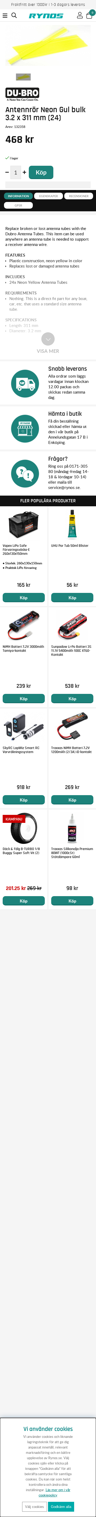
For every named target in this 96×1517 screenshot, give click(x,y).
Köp (23, 597)
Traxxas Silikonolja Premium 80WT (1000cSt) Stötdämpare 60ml (72, 853)
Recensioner (79, 196)
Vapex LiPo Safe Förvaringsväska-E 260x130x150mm (16, 550)
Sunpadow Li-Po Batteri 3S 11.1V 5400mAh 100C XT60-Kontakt (71, 651)
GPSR (18, 205)
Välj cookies (34, 1507)
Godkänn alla (61, 1507)
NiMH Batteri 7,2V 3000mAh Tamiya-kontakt (23, 649)
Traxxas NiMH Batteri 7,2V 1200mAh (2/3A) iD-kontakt (71, 750)
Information (18, 196)
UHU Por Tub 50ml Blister (70, 546)
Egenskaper (48, 196)
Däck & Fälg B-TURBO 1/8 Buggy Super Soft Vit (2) (21, 851)
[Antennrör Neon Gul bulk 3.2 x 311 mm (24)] (23, 77)
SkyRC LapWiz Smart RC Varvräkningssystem (21, 750)
